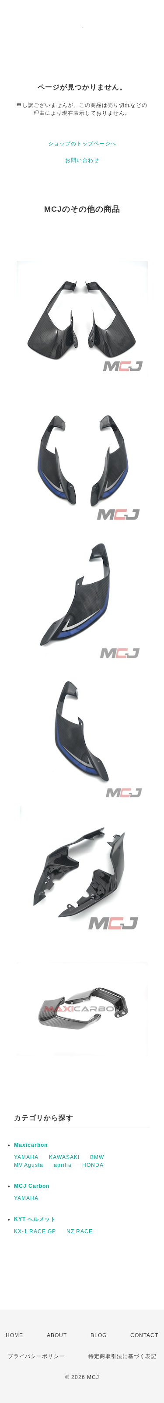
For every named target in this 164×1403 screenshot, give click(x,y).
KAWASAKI (64, 1157)
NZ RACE (79, 1231)
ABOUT (57, 1335)
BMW (97, 1157)
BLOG (99, 1335)
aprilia (63, 1165)
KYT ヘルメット (35, 1219)
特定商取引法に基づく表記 (122, 1356)
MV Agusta (28, 1165)
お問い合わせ (82, 160)
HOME (14, 1335)
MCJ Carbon (31, 1186)
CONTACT (144, 1335)
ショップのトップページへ (82, 144)
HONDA (93, 1165)
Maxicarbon (31, 1145)
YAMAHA (26, 1157)
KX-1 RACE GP (35, 1231)
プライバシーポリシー (36, 1356)
